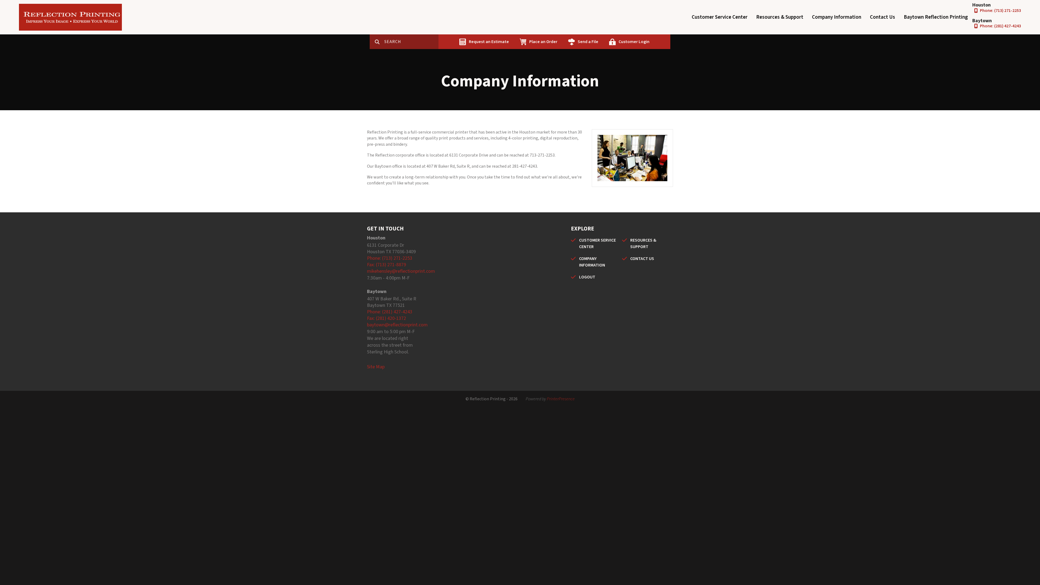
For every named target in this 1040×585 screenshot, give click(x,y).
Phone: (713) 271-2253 (1000, 11)
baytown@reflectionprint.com (397, 324)
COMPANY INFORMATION (592, 262)
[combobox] (411, 41)
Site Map (376, 366)
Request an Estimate (489, 42)
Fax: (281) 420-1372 (386, 318)
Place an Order (543, 42)
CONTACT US (642, 259)
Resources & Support (779, 17)
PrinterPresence (561, 399)
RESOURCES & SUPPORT (643, 243)
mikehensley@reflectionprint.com (401, 271)
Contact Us (882, 17)
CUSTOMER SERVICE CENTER (597, 243)
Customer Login (634, 42)
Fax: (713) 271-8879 (386, 264)
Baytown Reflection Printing (936, 17)
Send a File (588, 42)
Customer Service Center (720, 17)
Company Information (836, 17)
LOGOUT (587, 277)
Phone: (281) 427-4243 (1000, 26)
